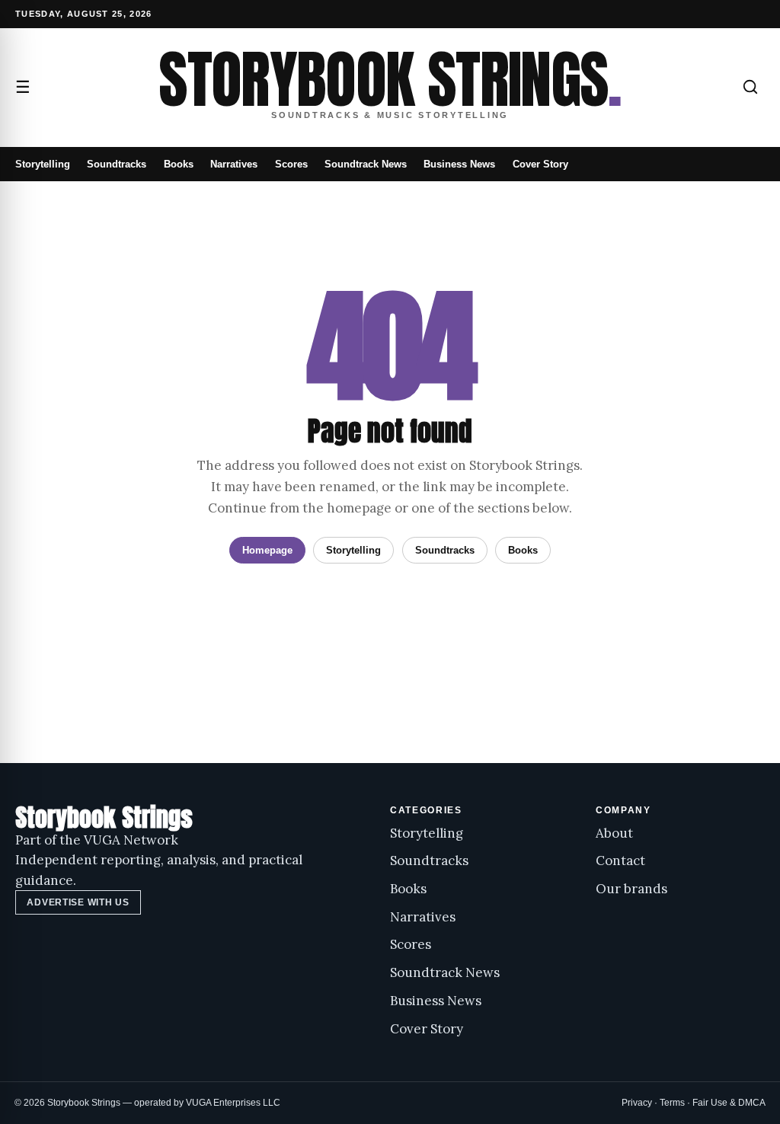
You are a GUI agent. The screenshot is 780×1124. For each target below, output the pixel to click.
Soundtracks (116, 164)
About (614, 833)
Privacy (637, 1102)
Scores (291, 164)
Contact (620, 860)
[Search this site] (750, 86)
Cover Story (540, 164)
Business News (459, 164)
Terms (672, 1102)
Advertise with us (78, 902)
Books (178, 164)
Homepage (267, 550)
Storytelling (42, 164)
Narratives (233, 164)
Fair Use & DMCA (729, 1102)
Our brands (631, 888)
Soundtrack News (365, 164)
